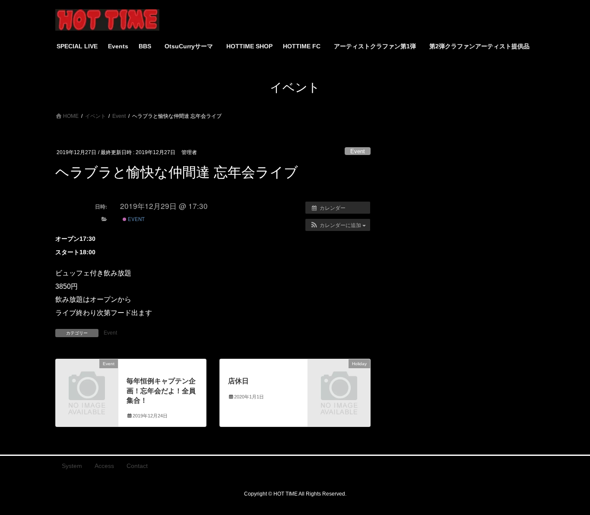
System (72, 465)
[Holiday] (339, 378)
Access (104, 465)
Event (357, 151)
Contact (137, 465)
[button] (337, 225)
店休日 (238, 381)
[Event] (87, 378)
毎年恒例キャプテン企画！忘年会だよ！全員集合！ (161, 390)
